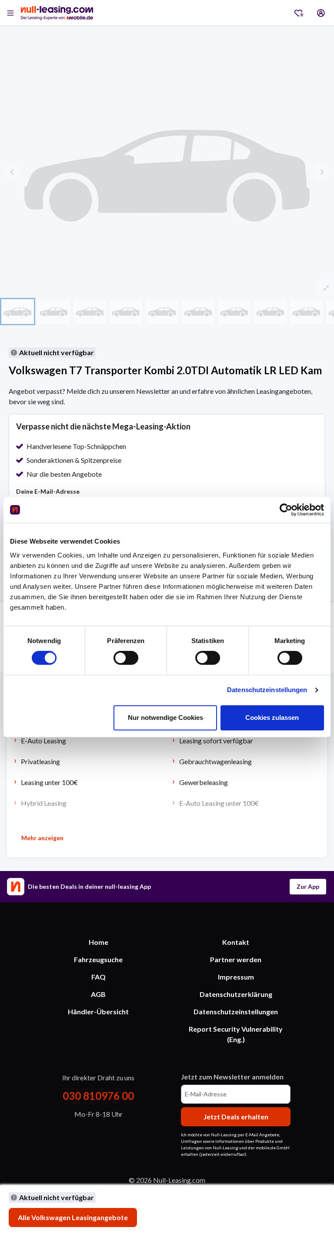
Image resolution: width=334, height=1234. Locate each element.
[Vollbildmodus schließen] (326, 288)
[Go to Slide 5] (162, 311)
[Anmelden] (321, 13)
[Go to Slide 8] (270, 311)
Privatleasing (40, 761)
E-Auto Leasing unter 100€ (219, 803)
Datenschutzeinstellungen (267, 689)
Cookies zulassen (272, 717)
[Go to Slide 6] (198, 311)
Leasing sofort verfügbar (216, 740)
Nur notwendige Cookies (165, 717)
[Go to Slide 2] (53, 311)
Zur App (308, 886)
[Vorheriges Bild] (12, 172)
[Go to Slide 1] (17, 311)
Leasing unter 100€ (49, 782)
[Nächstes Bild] (322, 172)
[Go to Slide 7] (234, 311)
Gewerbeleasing (203, 782)
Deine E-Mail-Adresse (48, 491)
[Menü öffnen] (10, 13)
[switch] (126, 658)
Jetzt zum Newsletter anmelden (232, 1076)
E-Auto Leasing (43, 740)
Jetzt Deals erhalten (236, 1116)
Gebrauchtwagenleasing (215, 761)
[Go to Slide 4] (126, 311)
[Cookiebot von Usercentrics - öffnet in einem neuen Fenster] (286, 509)
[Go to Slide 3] (89, 311)
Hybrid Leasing (44, 803)
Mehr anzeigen (42, 837)
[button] (167, 172)
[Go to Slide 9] (306, 311)
